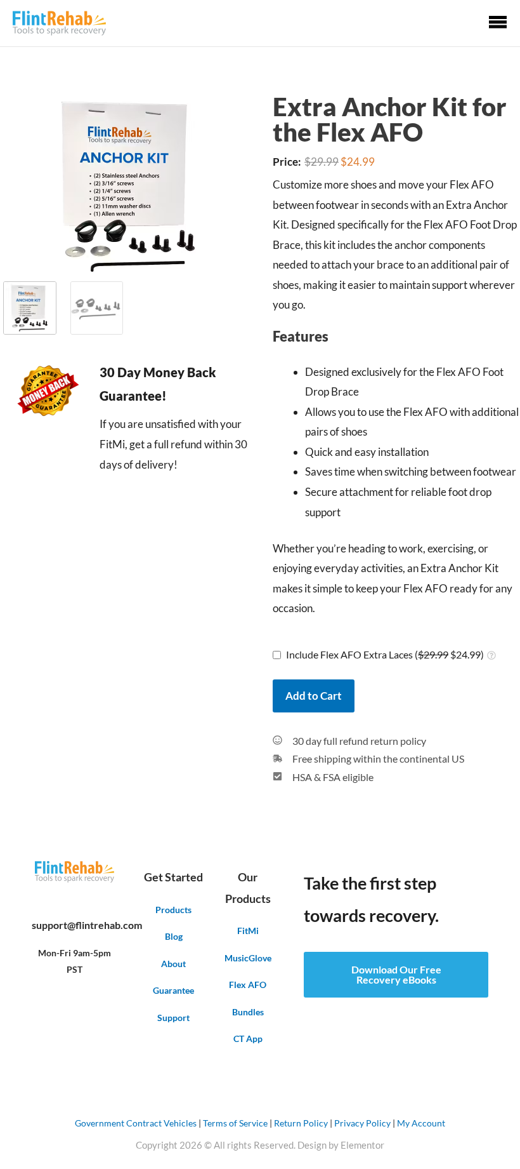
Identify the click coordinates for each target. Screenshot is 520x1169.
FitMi (248, 930)
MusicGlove (247, 957)
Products (173, 909)
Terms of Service (235, 1123)
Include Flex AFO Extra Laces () (385, 654)
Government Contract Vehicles (136, 1123)
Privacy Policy (362, 1123)
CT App (248, 1038)
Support (173, 1017)
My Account (421, 1123)
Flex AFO (247, 984)
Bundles (248, 1011)
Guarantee (173, 990)
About (173, 963)
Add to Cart (313, 695)
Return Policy (301, 1123)
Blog (174, 936)
